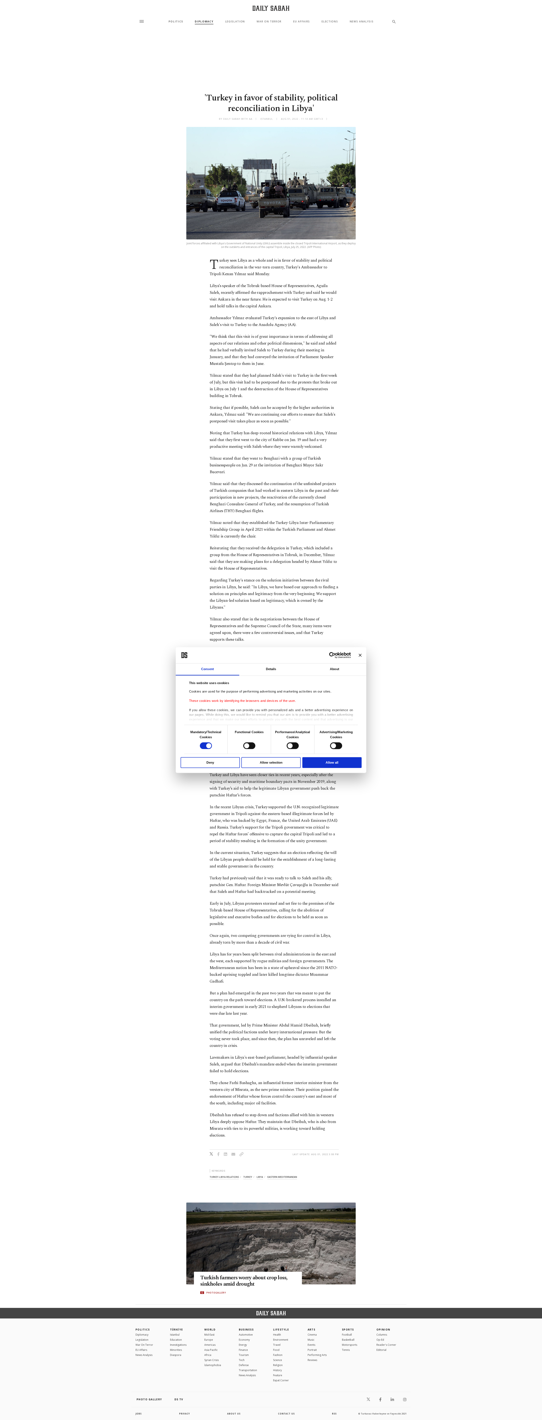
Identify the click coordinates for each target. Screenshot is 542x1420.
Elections (330, 21)
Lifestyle (281, 1329)
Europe (208, 1340)
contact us (286, 1413)
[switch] (249, 745)
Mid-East (209, 1334)
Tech (242, 1360)
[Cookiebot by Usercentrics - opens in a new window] (332, 655)
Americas (210, 1345)
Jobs (139, 1413)
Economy (244, 1340)
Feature (277, 1375)
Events (311, 1345)
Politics (176, 21)
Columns (381, 1334)
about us (234, 1413)
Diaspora (175, 1355)
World (210, 1329)
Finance (243, 1350)
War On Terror (269, 21)
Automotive (246, 1334)
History (277, 1370)
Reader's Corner (386, 1345)
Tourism (244, 1355)
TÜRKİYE (176, 1329)
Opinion (383, 1329)
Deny (210, 762)
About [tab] (334, 669)
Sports (348, 1329)
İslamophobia (212, 1365)
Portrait (312, 1350)
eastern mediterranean (282, 1176)
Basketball (348, 1340)
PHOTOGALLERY (216, 1292)
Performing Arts (317, 1355)
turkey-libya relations (224, 1176)
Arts (311, 1329)
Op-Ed (380, 1340)
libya (260, 1176)
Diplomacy (204, 21)
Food (276, 1350)
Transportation (248, 1370)
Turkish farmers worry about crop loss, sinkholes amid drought (244, 1281)
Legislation (235, 21)
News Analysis (362, 21)
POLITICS (143, 1329)
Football (347, 1334)
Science (277, 1360)
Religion (278, 1365)
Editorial (381, 1350)
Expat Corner (281, 1380)
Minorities (176, 1350)
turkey (247, 1176)
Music (311, 1340)
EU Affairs (301, 21)
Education (176, 1340)
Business (246, 1329)
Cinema (312, 1334)
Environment (280, 1340)
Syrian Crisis (211, 1360)
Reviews (312, 1360)
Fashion (277, 1355)
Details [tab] (271, 669)
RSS (334, 1413)
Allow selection (271, 762)
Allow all (332, 762)
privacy (184, 1413)
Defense (244, 1365)
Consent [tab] (207, 669)
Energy (243, 1345)
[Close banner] (360, 655)
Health (277, 1334)
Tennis (346, 1350)
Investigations (178, 1345)
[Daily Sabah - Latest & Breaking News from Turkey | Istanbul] (270, 8)
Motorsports (349, 1345)
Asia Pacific (211, 1350)
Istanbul (175, 1334)
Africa (207, 1355)
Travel (277, 1345)
